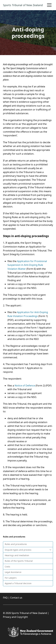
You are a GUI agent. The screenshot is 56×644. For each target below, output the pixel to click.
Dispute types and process (18, 549)
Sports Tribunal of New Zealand (23, 5)
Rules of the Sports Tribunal (19, 560)
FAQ (5, 597)
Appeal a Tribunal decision (18, 583)
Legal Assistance (13, 572)
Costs (7, 566)
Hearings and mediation (17, 555)
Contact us (16, 597)
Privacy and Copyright (15, 617)
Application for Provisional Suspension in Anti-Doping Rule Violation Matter (27, 265)
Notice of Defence (25, 385)
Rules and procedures (16, 544)
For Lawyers (11, 577)
